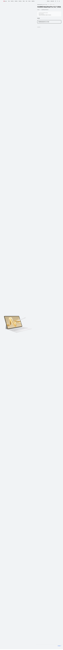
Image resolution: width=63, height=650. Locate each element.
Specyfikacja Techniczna (45, 9)
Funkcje (38, 9)
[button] (55, 1)
